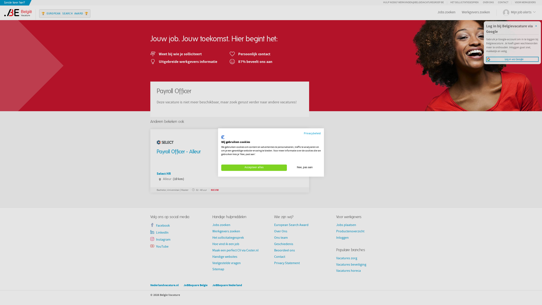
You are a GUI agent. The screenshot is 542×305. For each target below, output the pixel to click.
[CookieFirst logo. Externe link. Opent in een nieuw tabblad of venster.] (222, 137)
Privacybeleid (312, 134)
